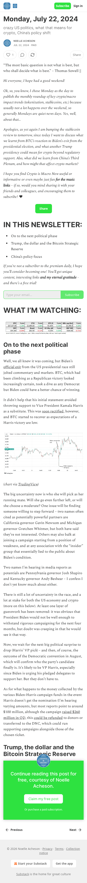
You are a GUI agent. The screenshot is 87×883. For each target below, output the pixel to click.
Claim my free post (43, 799)
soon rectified (53, 411)
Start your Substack (32, 863)
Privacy (47, 849)
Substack (22, 874)
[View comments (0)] (22, 55)
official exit (12, 367)
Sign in (78, 6)
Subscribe (62, 6)
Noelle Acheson (24, 40)
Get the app (64, 863)
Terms (59, 849)
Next (72, 830)
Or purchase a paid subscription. (43, 809)
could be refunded (48, 718)
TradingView (28, 484)
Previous (16, 830)
